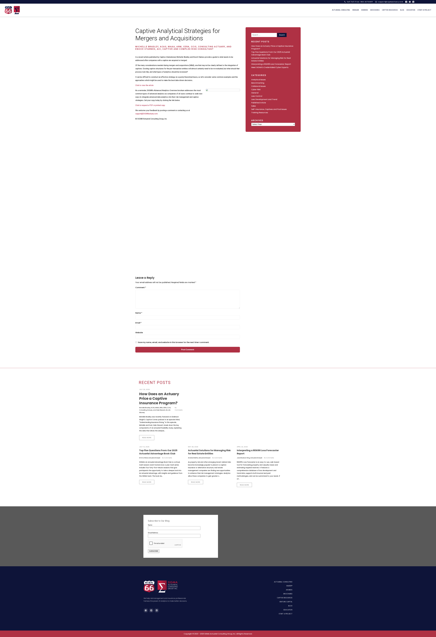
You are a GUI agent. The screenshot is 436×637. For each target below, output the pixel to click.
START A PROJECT (285, 614)
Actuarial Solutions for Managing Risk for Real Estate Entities (209, 452)
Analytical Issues (258, 79)
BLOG (290, 606)
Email (138, 323)
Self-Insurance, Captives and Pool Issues (269, 109)
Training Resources (259, 112)
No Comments (167, 458)
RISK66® (289, 586)
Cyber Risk (256, 89)
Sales (253, 106)
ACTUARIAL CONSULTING (283, 582)
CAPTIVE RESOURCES (284, 598)
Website (139, 332)
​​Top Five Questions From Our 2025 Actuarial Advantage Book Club (158, 452)
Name (138, 313)
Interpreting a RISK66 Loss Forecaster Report (271, 64)
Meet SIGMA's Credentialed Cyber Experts (269, 67)
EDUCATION (288, 610)
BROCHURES (287, 594)
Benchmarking (257, 83)
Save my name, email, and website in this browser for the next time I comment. (173, 342)
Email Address (153, 533)
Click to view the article (144, 85)
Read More (146, 438)
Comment (140, 287)
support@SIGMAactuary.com (146, 114)
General (254, 93)
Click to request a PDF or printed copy (150, 105)
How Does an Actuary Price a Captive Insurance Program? (159, 398)
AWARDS (289, 590)
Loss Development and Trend (264, 99)
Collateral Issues (258, 86)
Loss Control (256, 96)
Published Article (258, 102)
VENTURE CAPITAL (285, 602)
